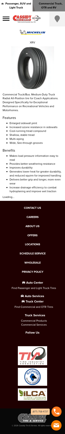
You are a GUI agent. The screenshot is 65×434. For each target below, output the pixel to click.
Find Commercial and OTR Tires (34, 307)
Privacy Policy (32, 272)
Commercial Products (34, 321)
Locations (32, 244)
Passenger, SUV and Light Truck (18, 6)
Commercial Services (34, 325)
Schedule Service (33, 253)
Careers (33, 217)
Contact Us (32, 208)
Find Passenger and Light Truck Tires (34, 288)
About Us (32, 226)
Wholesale (32, 263)
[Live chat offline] (56, 425)
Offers (32, 235)
